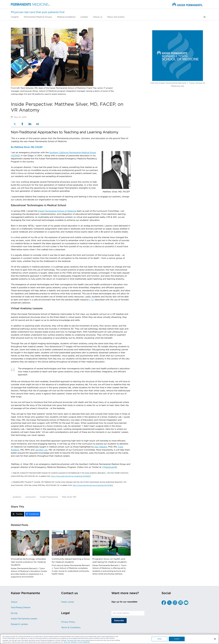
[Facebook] (22, 124)
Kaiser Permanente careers (24, 619)
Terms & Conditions (70, 628)
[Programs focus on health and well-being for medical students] (111, 543)
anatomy (17, 497)
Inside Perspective (49, 497)
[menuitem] (16, 17)
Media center (67, 602)
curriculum (30, 497)
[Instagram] (175, 602)
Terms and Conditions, (70, 642)
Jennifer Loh (41, 450)
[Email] (37, 124)
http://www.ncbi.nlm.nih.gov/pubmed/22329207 (71, 476)
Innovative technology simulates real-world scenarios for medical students (28, 562)
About (14, 602)
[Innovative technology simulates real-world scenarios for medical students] (30, 543)
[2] (92, 300)
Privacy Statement (84, 642)
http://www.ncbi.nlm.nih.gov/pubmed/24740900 (93, 485)
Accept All (176, 638)
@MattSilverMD (109, 467)
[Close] (215, 639)
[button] (204, 17)
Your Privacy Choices (20, 607)
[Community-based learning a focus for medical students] (71, 543)
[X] (15, 124)
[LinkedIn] (30, 124)
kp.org (14, 613)
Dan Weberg (100, 447)
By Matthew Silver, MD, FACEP (27, 147)
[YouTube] (186, 602)
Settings (159, 638)
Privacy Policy (68, 622)
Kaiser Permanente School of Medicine (57, 211)
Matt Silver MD (69, 497)
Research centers (19, 624)
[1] (89, 300)
